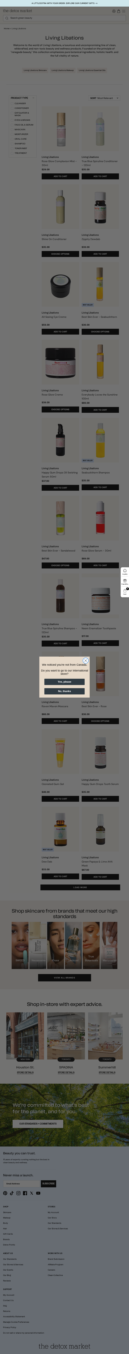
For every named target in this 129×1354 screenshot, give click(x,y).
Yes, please (64, 681)
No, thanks (64, 691)
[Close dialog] (85, 660)
